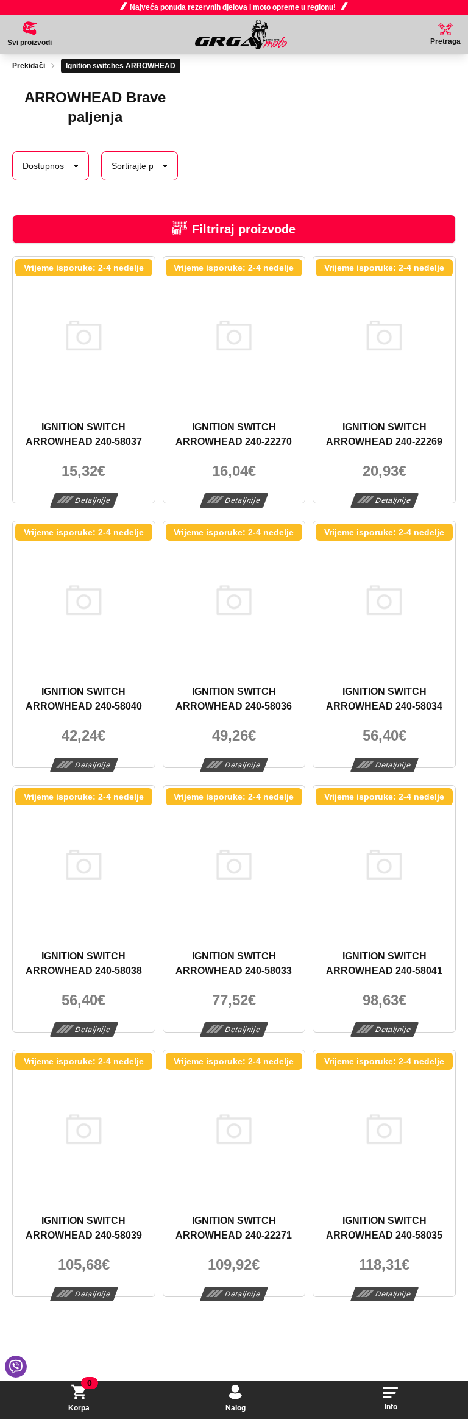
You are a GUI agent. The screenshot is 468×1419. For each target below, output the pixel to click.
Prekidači (28, 66)
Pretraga (445, 41)
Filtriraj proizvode (244, 229)
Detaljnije (93, 500)
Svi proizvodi (29, 42)
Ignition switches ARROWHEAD (121, 66)
